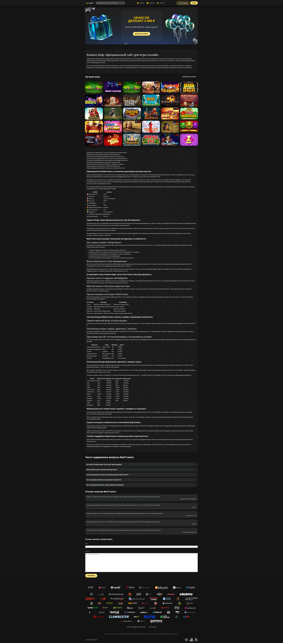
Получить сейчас (141, 34)
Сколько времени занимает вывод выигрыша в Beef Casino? (107, 475)
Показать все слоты (189, 77)
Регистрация (183, 3)
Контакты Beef (152, 627)
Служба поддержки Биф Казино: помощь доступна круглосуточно (106, 168)
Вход (194, 3)
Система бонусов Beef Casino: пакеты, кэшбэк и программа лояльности (107, 160)
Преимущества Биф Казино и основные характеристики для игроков (107, 152)
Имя (86, 543)
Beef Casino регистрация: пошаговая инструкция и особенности (105, 156)
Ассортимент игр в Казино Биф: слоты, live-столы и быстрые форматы (107, 158)
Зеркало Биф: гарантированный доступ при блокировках (103, 154)
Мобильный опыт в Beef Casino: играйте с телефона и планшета (105, 164)
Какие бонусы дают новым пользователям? (101, 469)
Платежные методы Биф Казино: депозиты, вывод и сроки (103, 162)
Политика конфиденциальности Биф (136, 627)
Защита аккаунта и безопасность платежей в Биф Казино (103, 166)
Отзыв (87, 551)
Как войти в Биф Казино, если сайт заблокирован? (104, 464)
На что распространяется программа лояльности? (103, 480)
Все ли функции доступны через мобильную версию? (105, 485)
